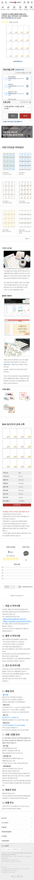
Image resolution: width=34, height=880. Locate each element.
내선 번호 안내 (16, 849)
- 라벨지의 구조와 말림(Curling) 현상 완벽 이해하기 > (17, 621)
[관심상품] (5, 116)
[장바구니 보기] (32, 2)
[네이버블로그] (18, 876)
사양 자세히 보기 (17, 61)
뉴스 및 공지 (5, 823)
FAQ (3, 849)
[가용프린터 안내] (19, 69)
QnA (9, 849)
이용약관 (4, 827)
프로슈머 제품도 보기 (22, 73)
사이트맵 (4, 836)
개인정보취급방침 (6, 832)
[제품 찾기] (6, 2)
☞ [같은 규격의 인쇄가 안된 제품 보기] (12, 121)
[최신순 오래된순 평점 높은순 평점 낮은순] (9, 587)
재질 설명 (27, 78)
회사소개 (4, 818)
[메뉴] (2, 2)
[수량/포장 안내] (30, 102)
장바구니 (13, 116)
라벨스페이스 (7, 364)
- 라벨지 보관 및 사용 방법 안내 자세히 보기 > (14, 619)
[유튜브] (12, 876)
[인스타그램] (15, 876)
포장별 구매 (25, 102)
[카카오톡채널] (21, 876)
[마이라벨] (24, 2)
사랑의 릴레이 (5, 841)
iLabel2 (6, 369)
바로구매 (25, 116)
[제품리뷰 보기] (4, 22)
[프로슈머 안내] (30, 73)
